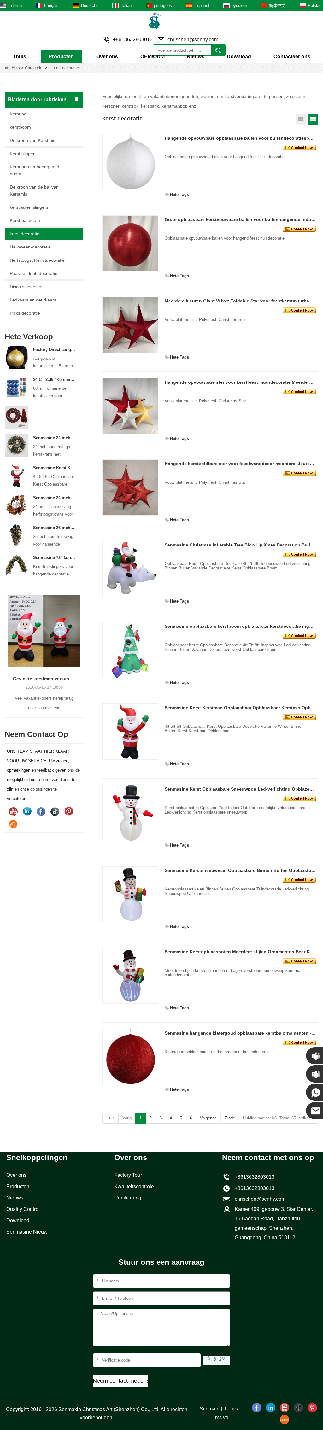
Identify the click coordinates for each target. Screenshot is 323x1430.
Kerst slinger (22, 153)
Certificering (127, 1197)
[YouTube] (13, 811)
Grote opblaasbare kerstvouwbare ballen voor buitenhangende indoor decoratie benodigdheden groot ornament (240, 219)
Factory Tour (128, 1175)
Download (239, 56)
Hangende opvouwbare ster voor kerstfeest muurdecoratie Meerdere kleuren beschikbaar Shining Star (240, 382)
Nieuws (195, 56)
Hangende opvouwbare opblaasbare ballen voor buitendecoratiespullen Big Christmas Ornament (240, 138)
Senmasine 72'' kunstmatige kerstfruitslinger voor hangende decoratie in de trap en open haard (54, 557)
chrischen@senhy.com (192, 39)
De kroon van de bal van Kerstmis (34, 190)
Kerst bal (18, 113)
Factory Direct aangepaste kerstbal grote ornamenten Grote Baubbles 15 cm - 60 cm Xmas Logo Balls (54, 349)
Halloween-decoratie (30, 246)
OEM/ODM (152, 56)
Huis (16, 68)
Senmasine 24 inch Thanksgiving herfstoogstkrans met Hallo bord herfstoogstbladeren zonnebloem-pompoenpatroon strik (54, 497)
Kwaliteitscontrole (134, 1186)
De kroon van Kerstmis (32, 140)
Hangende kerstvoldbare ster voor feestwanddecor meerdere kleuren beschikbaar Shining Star (240, 463)
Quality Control (23, 1209)
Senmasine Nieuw (27, 1231)
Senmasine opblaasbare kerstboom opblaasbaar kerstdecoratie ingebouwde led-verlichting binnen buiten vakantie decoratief (240, 626)
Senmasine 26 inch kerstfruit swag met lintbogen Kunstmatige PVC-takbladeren (54, 527)
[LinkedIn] (27, 811)
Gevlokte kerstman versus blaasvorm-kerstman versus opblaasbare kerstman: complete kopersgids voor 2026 (44, 678)
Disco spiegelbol (26, 286)
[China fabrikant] (16, 417)
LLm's (231, 1408)
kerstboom (20, 127)
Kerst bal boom (25, 220)
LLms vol (219, 1417)
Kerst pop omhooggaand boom (34, 170)
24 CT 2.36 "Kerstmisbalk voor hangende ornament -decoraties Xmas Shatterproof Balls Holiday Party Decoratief (54, 379)
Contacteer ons (291, 56)
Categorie (33, 68)
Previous (7, 646)
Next (80, 646)
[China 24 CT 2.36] (16, 387)
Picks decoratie (25, 313)
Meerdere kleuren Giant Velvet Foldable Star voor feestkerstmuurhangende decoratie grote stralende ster (240, 300)
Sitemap (209, 1408)
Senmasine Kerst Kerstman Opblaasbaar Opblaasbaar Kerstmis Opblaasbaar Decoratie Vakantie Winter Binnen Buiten (54, 467)
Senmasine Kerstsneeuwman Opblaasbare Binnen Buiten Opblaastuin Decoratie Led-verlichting (240, 870)
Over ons (107, 56)
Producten (61, 56)
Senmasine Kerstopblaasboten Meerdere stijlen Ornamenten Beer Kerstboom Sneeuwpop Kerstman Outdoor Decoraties (240, 951)
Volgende (208, 1118)
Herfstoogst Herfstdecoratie (37, 260)
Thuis (19, 56)
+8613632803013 (253, 1188)
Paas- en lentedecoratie (33, 273)
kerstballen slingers (29, 207)
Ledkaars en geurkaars (33, 299)
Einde (230, 1118)
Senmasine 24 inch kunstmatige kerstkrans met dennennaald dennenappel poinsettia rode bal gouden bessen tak (54, 437)
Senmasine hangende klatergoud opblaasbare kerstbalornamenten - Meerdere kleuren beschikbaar (240, 1033)
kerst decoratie (24, 233)
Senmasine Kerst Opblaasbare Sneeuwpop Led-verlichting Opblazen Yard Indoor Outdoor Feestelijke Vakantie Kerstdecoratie (240, 788)
